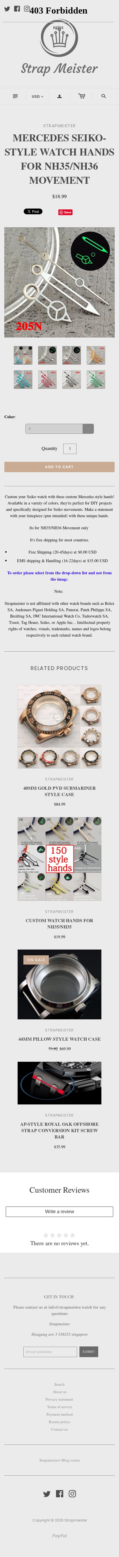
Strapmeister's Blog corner (59, 1460)
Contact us (59, 1429)
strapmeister (59, 779)
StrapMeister (59, 1030)
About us (60, 1391)
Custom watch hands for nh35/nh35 (59, 923)
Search (59, 1384)
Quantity (49, 448)
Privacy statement (59, 1399)
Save (67, 212)
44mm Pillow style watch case (59, 1039)
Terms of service (59, 1406)
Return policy (59, 1421)
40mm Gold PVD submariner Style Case (59, 791)
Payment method (60, 1414)
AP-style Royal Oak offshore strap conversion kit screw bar (59, 1130)
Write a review (59, 1211)
